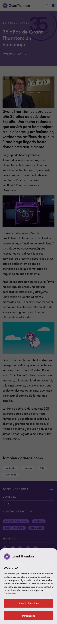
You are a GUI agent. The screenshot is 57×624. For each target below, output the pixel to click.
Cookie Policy (10, 593)
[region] (28, 586)
